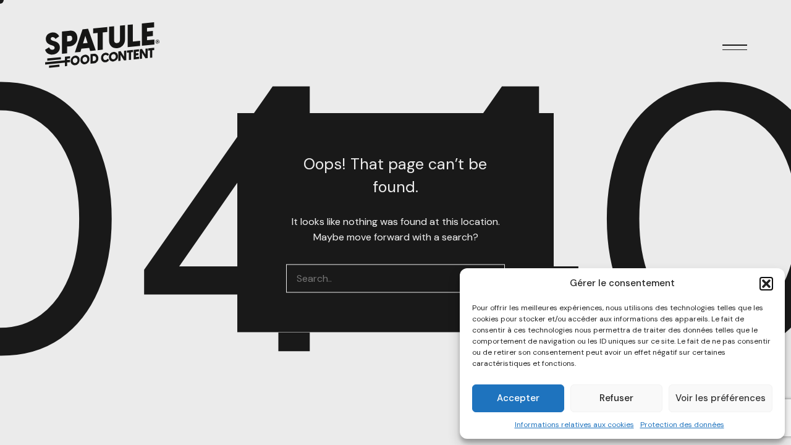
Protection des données (682, 425)
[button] (766, 284)
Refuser (616, 398)
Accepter (518, 398)
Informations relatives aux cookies (574, 425)
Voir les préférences (720, 398)
